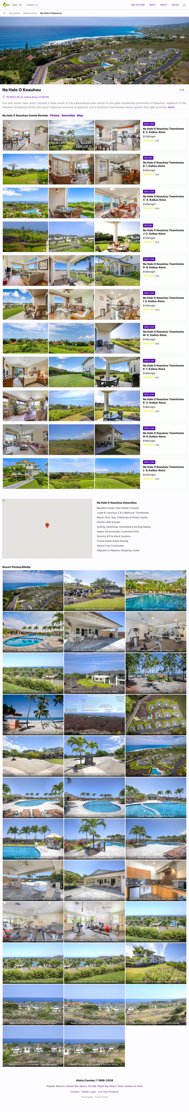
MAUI (152, 4)
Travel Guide (87, 1097)
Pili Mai (92, 1086)
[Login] (185, 4)
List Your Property (108, 1091)
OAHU (163, 4)
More (171, 107)
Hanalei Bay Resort (76, 1086)
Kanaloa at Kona (134, 1086)
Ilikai (120, 1086)
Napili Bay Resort (107, 1086)
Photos (55, 115)
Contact (74, 1091)
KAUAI (175, 4)
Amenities (68, 115)
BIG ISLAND (138, 4)
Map (80, 115)
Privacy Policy (101, 1097)
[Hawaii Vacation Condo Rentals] (6, 4)
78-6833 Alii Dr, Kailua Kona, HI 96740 (27, 97)
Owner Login (89, 1091)
